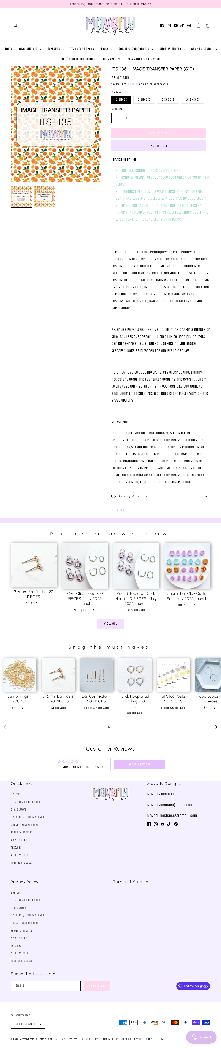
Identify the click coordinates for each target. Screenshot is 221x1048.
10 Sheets (192, 99)
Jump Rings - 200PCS (19, 699)
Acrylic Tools (19, 840)
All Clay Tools (19, 855)
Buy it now (159, 146)
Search (15, 794)
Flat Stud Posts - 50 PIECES (173, 699)
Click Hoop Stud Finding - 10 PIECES (135, 701)
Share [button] (120, 510)
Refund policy (90, 1039)
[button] (15, 25)
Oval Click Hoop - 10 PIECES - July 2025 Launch (85, 598)
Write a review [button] (139, 764)
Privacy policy (110, 1039)
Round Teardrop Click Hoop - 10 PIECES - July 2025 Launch (136, 598)
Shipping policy (154, 1039)
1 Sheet (121, 99)
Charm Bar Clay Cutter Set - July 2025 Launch (187, 596)
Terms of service (131, 1039)
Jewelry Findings (21, 832)
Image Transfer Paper (24, 825)
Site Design (46, 1039)
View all (110, 623)
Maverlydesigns (28, 1039)
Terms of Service (130, 881)
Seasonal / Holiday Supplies (28, 817)
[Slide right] (216, 727)
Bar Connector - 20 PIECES (96, 699)
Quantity (116, 109)
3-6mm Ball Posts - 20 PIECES (34, 594)
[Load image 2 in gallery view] (44, 196)
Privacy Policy (25, 881)
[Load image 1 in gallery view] (21, 196)
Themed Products (22, 863)
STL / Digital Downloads (25, 802)
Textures (16, 847)
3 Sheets (144, 99)
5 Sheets (168, 99)
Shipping (133, 84)
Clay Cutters (19, 809)
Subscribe (97, 986)
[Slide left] (4, 727)
